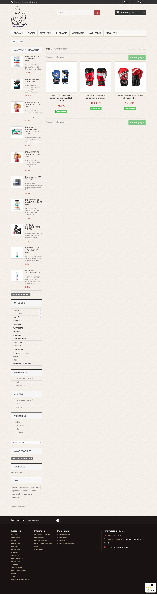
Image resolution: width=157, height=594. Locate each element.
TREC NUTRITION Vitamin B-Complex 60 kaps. (33, 202)
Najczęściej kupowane (26, 50)
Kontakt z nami (129, 2)
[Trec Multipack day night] (17, 132)
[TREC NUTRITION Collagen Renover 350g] (17, 61)
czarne (14, 487)
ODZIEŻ (31, 33)
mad (37, 487)
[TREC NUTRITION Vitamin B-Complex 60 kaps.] (17, 205)
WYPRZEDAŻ (95, 33)
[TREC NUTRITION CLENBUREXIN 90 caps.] (17, 157)
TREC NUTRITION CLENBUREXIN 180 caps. (32, 104)
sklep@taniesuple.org (120, 547)
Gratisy (17, 382)
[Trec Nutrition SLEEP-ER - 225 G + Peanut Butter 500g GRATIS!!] (17, 182)
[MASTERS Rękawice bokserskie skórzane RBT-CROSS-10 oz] (95, 77)
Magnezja (111, 33)
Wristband (78, 33)
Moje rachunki (62, 537)
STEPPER (17, 346)
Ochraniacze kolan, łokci (22, 364)
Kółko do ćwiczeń (19, 339)
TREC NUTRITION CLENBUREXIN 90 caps (32, 154)
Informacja (20, 372)
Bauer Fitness (20, 425)
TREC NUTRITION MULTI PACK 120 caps (32, 250)
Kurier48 (18, 394)
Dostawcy (19, 466)
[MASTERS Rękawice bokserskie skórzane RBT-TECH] (61, 77)
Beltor (17, 429)
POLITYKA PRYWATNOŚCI (24, 378)
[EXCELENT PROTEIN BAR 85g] (17, 230)
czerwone (26, 491)
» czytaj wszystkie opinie (18, 506)
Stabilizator (17, 335)
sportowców (16, 494)
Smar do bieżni (18, 349)
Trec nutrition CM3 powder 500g (32, 80)
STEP (15, 360)
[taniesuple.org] (32, 16)
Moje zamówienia (63, 534)
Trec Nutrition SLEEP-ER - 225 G (33, 178)
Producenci (20, 416)
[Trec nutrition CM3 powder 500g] (17, 84)
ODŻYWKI (18, 33)
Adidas (17, 422)
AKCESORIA (45, 33)
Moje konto (63, 530)
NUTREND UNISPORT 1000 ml (32, 272)
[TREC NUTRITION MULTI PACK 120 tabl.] (17, 253)
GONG (15, 356)
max (32, 487)
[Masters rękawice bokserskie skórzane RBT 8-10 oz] (130, 77)
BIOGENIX (19, 432)
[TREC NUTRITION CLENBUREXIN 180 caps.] (17, 107)
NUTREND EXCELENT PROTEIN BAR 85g (33, 227)
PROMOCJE (61, 33)
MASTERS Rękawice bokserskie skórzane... (96, 96)
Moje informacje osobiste (66, 543)
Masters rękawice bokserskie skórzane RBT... (130, 96)
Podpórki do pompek (21, 353)
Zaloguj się (141, 2)
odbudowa (16, 497)
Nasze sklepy (20, 385)
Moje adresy (61, 540)
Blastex (18, 436)
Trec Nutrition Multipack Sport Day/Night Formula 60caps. (32, 130)
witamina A (28, 494)
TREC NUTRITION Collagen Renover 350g (32, 58)
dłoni (34, 491)
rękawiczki (16, 491)
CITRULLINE (17, 342)
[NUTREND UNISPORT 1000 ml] (17, 275)
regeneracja (24, 487)
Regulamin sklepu (40, 540)
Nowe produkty (23, 451)
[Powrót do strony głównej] (13, 41)
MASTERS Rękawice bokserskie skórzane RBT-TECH (61, 98)
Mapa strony (38, 549)
